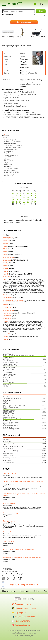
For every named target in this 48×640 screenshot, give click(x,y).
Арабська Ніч (9, 176)
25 (17, 202)
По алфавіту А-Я (7, 14)
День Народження (11, 149)
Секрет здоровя (39, 117)
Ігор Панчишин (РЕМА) (10, 451)
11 (17, 198)
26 (20, 202)
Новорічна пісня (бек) (11, 425)
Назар (17, 222)
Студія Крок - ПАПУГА (11, 98)
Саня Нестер (7, 460)
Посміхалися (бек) (10, 366)
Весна (5, 386)
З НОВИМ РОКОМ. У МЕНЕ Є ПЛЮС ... (17, 117)
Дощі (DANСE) (8, 415)
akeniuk (38, 220)
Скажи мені (7, 372)
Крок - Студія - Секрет (11, 103)
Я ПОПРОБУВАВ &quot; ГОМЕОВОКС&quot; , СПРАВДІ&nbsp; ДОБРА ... (19, 113)
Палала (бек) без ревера (12, 419)
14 (28, 198)
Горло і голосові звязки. (33, 114)
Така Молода (9, 160)
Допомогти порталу (24, 22)
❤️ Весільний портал (21, 625)
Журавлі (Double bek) (12, 141)
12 (20, 198)
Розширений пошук (40, 15)
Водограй (6, 402)
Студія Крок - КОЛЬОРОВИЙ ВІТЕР (16, 100)
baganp (11, 220)
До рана (6, 359)
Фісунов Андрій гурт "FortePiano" (13, 446)
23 (35, 200)
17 (13, 200)
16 (35, 198)
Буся (5, 379)
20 (24, 200)
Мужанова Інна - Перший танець (14, 106)
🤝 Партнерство (19, 613)
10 (13, 198)
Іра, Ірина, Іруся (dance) (12, 398)
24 (13, 202)
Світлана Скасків (8, 448)
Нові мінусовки (8, 591)
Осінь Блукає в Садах (11, 362)
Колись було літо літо (11, 422)
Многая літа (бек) (9, 369)
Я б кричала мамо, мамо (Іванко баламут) (19, 356)
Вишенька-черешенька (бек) (14, 405)
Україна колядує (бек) (11, 429)
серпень (24, 187)
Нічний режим (28, 599)
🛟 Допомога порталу (21, 604)
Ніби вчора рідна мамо (13, 145)
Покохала (8, 157)
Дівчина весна (8, 412)
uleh (5, 220)
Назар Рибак (7, 441)
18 (17, 200)
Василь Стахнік (8, 455)
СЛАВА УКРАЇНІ (8, 376)
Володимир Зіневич (9, 458)
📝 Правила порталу (21, 621)
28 (17, 194)
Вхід (41, 4)
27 (13, 194)
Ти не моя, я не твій (11, 172)
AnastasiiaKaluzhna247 (25, 220)
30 (35, 202)
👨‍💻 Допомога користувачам (24, 608)
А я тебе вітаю (8, 382)
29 (20, 194)
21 (28, 200)
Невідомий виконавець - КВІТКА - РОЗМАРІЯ (19, 95)
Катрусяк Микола (8, 462)
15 (32, 198)
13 (24, 198)
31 (28, 194)
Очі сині (6, 408)
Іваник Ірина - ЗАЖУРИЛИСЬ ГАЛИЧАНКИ (18, 92)
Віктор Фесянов (8, 453)
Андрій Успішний (8, 444)
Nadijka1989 (8, 222)
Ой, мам (7, 153)
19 (20, 200)
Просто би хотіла (11, 168)
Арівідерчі (8, 164)
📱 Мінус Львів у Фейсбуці (23, 617)
